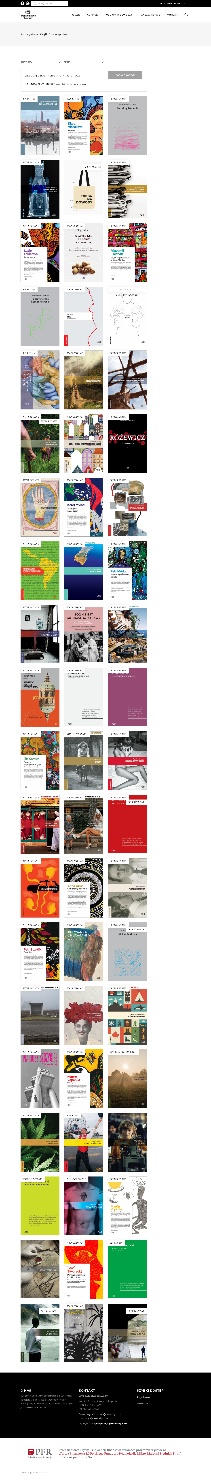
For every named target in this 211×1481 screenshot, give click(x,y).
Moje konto (181, 3)
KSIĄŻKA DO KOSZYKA (84, 136)
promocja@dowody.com (93, 1418)
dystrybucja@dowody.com (111, 1423)
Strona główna (29, 34)
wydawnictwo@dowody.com (104, 1414)
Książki (44, 34)
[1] (186, 14)
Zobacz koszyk (125, 75)
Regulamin (166, 3)
